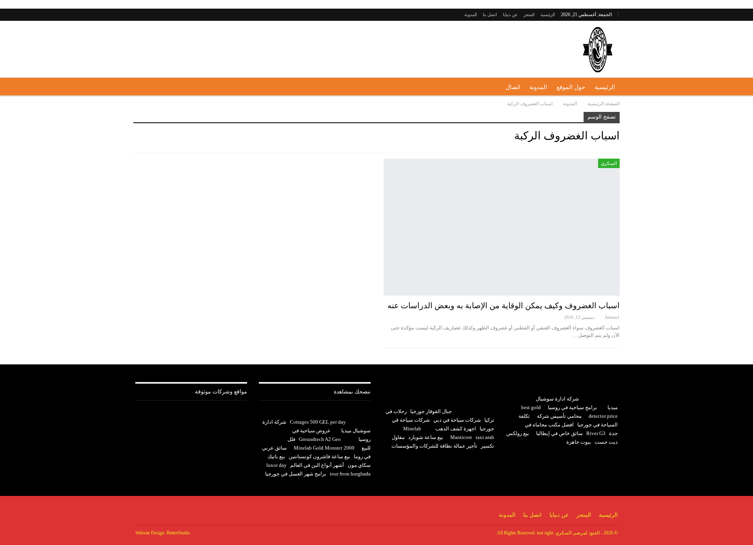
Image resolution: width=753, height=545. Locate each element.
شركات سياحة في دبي (457, 420)
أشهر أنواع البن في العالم (317, 465)
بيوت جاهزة (578, 442)
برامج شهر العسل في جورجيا (295, 474)
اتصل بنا (490, 14)
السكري (609, 163)
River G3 (596, 433)
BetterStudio (178, 533)
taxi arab (485, 437)
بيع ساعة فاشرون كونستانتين (319, 456)
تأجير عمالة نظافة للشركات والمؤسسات (434, 446)
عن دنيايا (510, 14)
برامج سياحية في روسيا (572, 407)
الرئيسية (547, 14)
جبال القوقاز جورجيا (431, 411)
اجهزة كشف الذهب (455, 429)
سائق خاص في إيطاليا (559, 433)
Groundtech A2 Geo (320, 439)
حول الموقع (571, 87)
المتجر (529, 14)
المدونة (470, 14)
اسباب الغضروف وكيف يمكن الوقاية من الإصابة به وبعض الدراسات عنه (503, 305)
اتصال (513, 87)
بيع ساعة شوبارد (425, 437)
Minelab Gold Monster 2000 (324, 448)
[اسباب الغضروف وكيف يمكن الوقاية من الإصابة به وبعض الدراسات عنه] (502, 227)
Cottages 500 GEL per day (318, 422)
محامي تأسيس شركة (559, 416)
